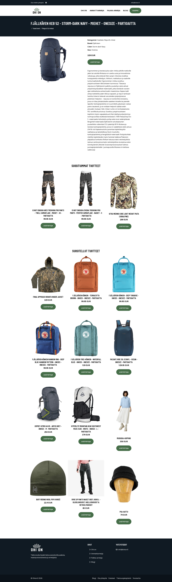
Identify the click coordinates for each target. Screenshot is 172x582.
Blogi (125, 10)
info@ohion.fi (135, 3)
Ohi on (84, 10)
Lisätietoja (95, 62)
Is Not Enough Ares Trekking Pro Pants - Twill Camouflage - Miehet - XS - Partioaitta (48, 213)
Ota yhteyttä (102, 578)
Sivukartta (136, 578)
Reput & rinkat (48, 28)
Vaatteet (36, 28)
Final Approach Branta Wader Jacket (48, 297)
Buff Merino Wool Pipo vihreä (48, 499)
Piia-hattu (124, 511)
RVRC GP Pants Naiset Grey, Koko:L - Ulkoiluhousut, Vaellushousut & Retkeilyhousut (86, 502)
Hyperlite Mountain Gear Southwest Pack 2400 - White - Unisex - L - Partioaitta (86, 429)
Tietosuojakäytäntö (123, 578)
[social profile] (46, 3)
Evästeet (111, 578)
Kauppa (135, 11)
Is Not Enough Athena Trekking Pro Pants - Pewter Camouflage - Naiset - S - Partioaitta (86, 213)
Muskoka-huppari (124, 438)
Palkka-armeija (113, 10)
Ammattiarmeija (97, 10)
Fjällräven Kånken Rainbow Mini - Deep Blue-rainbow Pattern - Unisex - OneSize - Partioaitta (48, 362)
